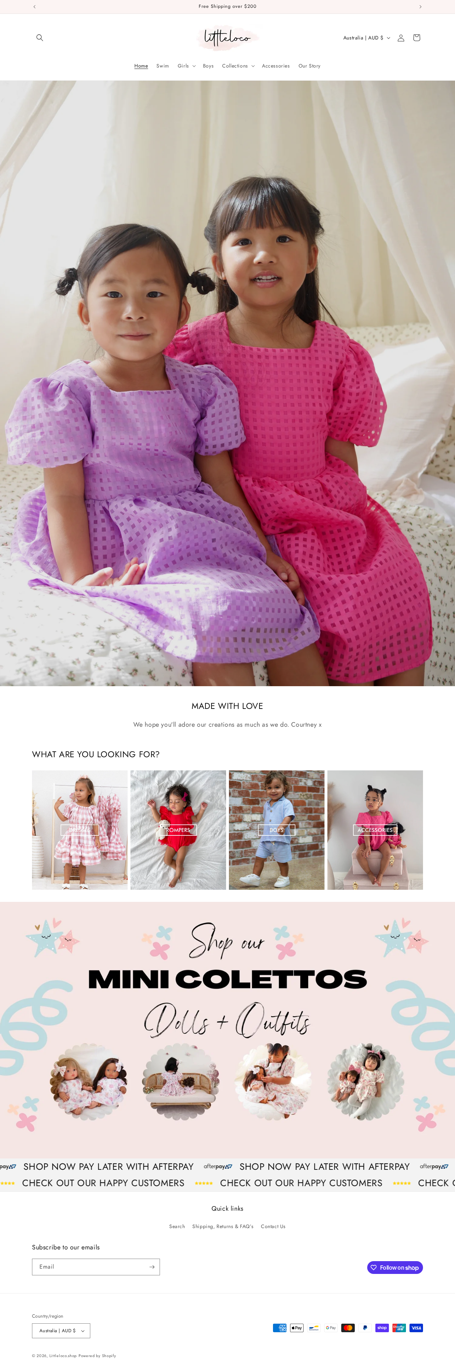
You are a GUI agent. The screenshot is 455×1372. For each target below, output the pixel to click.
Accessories (344, 889)
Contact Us (273, 1226)
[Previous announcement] (34, 7)
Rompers (142, 889)
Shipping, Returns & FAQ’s (222, 1226)
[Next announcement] (420, 7)
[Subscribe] (152, 1267)
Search (177, 1226)
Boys (235, 889)
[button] (40, 37)
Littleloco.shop (63, 1355)
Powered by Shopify (97, 1355)
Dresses (43, 889)
